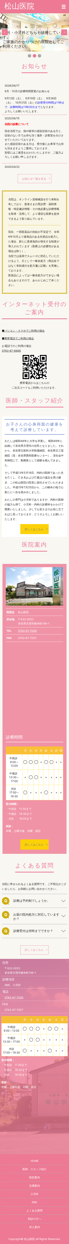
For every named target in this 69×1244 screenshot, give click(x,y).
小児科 (34, 1194)
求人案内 (34, 1227)
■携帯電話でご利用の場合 (18, 338)
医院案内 (34, 1177)
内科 (34, 1202)
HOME (35, 1160)
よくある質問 (34, 1210)
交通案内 (34, 1185)
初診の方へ (34, 1218)
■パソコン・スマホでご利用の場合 (23, 330)
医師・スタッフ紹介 (34, 1169)
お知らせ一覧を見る (34, 178)
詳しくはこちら (34, 529)
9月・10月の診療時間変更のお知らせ (27, 91)
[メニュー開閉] (64, 7)
